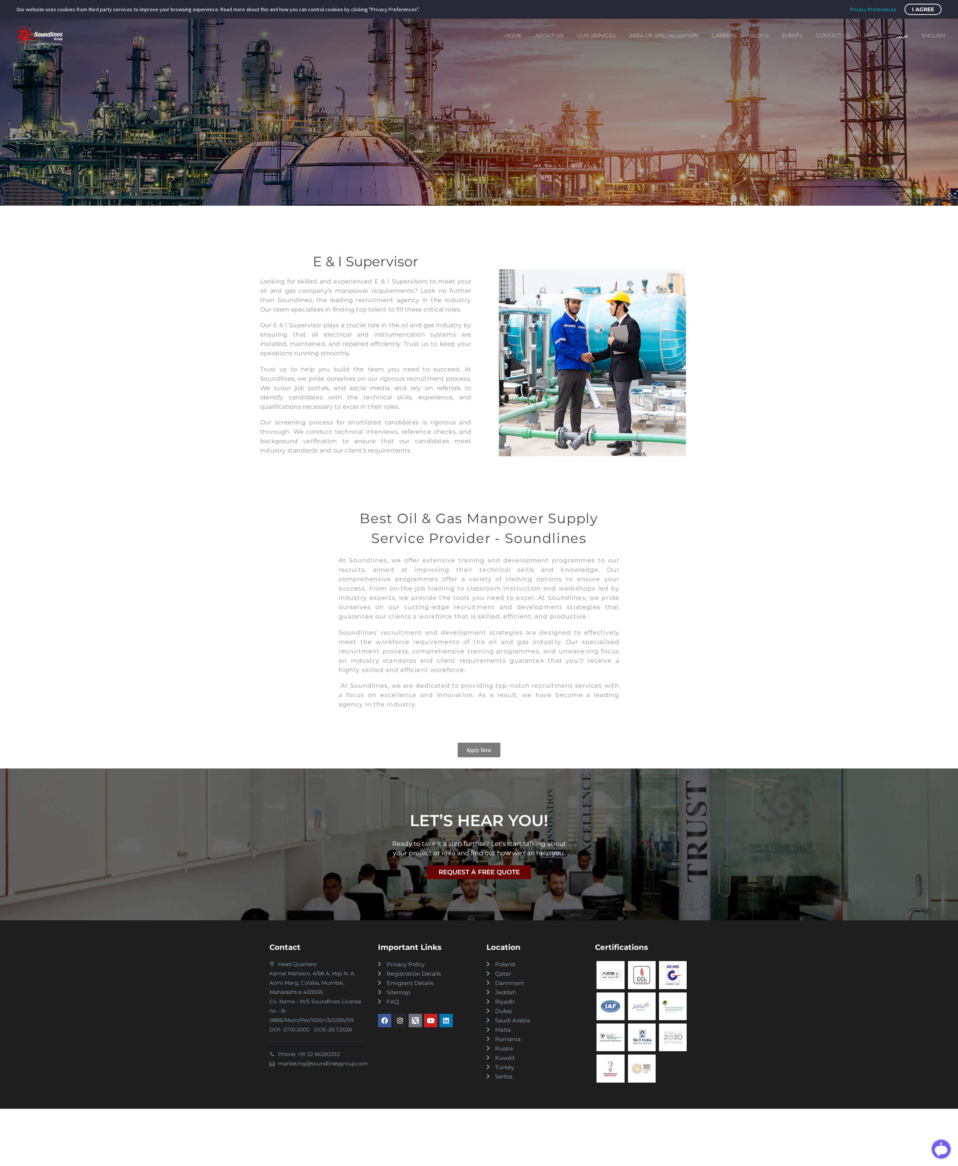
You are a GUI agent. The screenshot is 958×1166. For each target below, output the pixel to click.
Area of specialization (663, 35)
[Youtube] (430, 1020)
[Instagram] (400, 1020)
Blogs (759, 35)
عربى (902, 35)
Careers (724, 35)
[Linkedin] (446, 1020)
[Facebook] (384, 1020)
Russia (873, 35)
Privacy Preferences (873, 9)
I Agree (923, 9)
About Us (549, 35)
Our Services (596, 35)
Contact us (833, 35)
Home (513, 35)
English (933, 35)
